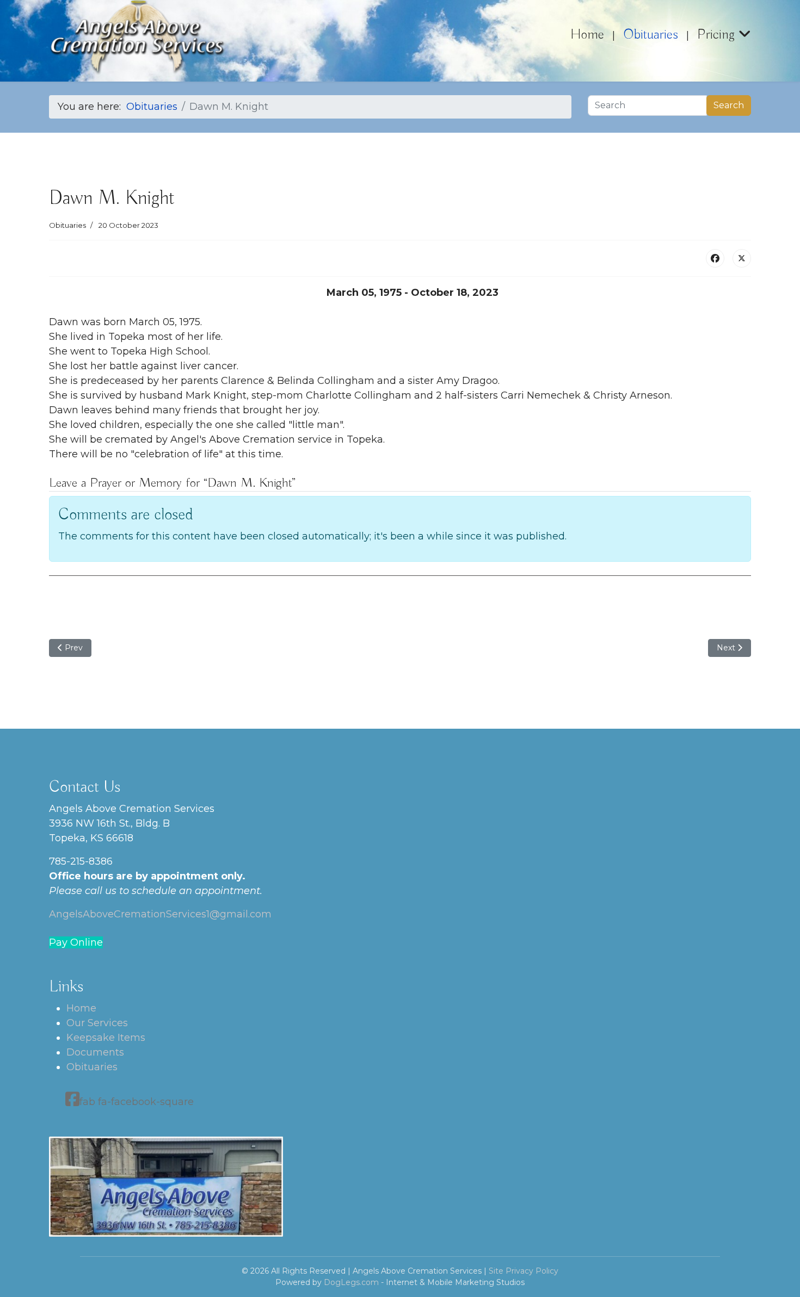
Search (728, 105)
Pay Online (76, 942)
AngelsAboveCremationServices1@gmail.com (160, 914)
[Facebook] (715, 258)
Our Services (97, 1023)
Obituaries (650, 35)
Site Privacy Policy (523, 1271)
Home (587, 35)
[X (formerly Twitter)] (742, 258)
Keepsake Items (105, 1038)
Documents (95, 1052)
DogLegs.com (351, 1282)
